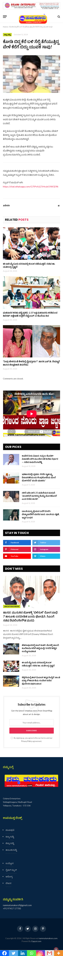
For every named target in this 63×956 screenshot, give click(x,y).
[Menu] (5, 16)
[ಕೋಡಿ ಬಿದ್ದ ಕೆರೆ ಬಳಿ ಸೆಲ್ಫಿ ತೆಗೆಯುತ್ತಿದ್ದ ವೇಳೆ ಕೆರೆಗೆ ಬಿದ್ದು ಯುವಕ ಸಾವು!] (31, 74)
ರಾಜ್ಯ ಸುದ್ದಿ (7, 34)
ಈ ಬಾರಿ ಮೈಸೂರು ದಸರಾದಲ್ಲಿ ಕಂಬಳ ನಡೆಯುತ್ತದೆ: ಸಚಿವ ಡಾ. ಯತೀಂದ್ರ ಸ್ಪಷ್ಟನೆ (29, 265)
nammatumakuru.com (48, 938)
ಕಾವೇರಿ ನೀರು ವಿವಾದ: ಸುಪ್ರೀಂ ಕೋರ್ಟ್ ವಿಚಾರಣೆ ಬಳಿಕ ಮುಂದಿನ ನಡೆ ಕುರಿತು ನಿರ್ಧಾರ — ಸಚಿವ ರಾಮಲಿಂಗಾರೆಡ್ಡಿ (40, 458)
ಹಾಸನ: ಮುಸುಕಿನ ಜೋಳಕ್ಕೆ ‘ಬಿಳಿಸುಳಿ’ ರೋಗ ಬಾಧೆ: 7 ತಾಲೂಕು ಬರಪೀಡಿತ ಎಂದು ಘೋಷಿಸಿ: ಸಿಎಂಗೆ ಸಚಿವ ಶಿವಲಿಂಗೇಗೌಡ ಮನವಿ (30, 616)
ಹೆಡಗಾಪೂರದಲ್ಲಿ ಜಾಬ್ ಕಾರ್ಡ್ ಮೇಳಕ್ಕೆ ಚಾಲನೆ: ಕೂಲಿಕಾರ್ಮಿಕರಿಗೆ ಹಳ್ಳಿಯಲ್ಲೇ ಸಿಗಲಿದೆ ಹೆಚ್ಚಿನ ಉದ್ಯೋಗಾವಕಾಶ (40, 648)
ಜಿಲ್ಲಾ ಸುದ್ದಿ (10, 843)
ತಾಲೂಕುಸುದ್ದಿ (11, 849)
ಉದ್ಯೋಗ (9, 863)
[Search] (58, 16)
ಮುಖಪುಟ (10, 830)
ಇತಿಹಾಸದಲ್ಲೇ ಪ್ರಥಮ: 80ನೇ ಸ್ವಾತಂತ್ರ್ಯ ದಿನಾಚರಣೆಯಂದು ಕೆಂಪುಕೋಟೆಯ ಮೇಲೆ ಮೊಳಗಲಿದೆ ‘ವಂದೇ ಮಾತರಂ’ (39, 477)
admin (6, 205)
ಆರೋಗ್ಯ (9, 876)
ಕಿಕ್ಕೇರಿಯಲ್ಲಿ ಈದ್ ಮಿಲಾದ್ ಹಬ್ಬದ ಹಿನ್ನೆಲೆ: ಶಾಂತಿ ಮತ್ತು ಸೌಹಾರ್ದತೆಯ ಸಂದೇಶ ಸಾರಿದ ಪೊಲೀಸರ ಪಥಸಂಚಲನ (41, 680)
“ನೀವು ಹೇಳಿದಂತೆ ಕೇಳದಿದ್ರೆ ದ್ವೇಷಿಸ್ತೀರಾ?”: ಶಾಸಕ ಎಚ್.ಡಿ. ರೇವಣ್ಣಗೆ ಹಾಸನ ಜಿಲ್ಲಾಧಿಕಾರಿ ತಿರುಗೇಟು (31, 363)
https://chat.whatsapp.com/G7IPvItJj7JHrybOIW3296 (30, 186)
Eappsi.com (36, 941)
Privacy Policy (26, 741)
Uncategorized (11, 606)
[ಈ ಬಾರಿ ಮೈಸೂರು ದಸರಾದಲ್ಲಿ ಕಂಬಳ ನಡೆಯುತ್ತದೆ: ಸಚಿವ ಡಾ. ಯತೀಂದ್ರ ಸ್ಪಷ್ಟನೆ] (31, 243)
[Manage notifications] (56, 949)
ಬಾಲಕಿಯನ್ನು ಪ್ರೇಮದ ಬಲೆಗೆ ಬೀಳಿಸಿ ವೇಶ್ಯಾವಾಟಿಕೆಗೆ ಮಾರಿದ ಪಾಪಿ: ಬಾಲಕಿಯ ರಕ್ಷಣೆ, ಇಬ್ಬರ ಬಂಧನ (40, 514)
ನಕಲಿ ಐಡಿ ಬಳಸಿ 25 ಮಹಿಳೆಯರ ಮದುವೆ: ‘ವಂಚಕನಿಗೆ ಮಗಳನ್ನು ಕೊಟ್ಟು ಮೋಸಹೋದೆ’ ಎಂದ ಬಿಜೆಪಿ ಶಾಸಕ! (39, 495)
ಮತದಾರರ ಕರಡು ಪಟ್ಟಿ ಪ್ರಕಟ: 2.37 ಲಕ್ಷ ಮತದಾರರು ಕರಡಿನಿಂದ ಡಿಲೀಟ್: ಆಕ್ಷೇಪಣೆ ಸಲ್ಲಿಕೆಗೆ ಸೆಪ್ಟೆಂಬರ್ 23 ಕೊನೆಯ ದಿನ (30, 314)
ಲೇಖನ (8, 883)
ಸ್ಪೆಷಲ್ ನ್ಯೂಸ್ (11, 869)
